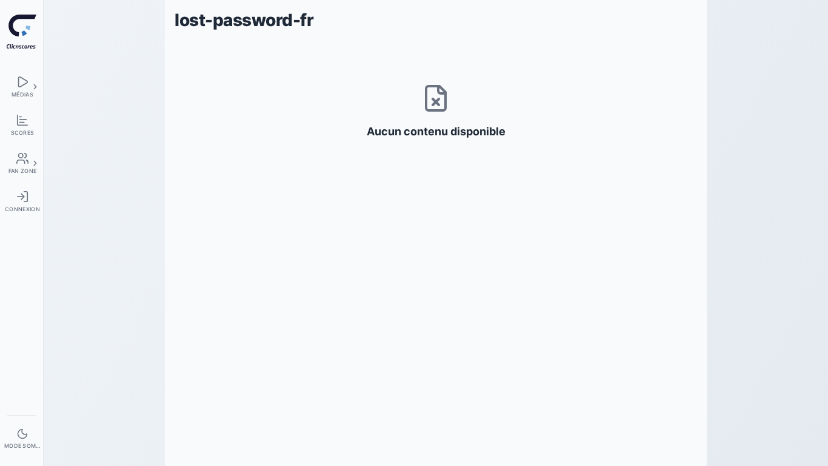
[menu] (21, 86)
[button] (35, 86)
